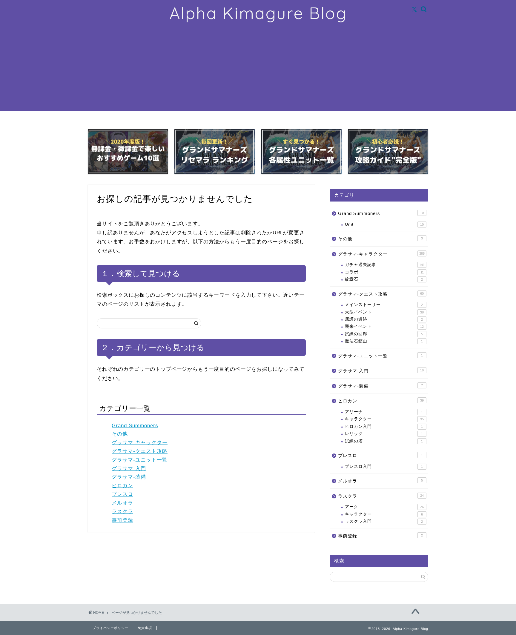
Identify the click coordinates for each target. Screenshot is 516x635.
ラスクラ (122, 511)
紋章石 (384, 279)
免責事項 (145, 628)
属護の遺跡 (384, 319)
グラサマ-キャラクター (140, 442)
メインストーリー (384, 304)
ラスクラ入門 (384, 521)
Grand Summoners (135, 425)
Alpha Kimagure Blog (258, 13)
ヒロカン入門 (384, 426)
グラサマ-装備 (129, 477)
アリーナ (384, 412)
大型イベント (384, 312)
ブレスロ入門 (384, 466)
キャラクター (384, 419)
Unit (384, 224)
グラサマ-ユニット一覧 (140, 460)
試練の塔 (384, 441)
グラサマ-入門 (129, 468)
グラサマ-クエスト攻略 (140, 451)
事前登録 (122, 520)
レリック (384, 433)
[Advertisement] (258, 69)
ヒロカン (122, 485)
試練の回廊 (384, 334)
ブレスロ (122, 494)
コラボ (384, 272)
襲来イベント (384, 326)
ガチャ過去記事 (385, 264)
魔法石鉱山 (384, 341)
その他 (120, 434)
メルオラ (122, 503)
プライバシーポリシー (110, 628)
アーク (384, 507)
